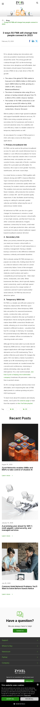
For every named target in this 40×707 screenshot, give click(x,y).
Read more (27, 695)
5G (13, 409)
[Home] (3, 20)
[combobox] (38, 685)
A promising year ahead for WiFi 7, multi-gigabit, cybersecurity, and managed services (17, 528)
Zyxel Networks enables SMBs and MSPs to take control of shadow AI (17, 469)
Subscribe (29, 681)
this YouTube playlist (25, 403)
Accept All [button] (10, 699)
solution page (25, 401)
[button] (20, 704)
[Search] (37, 3)
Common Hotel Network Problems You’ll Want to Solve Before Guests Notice (19, 587)
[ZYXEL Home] (20, 3)
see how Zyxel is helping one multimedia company (18, 374)
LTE (26, 409)
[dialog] (20, 694)
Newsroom (6, 652)
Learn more (6, 475)
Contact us (20, 630)
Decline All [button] (29, 699)
